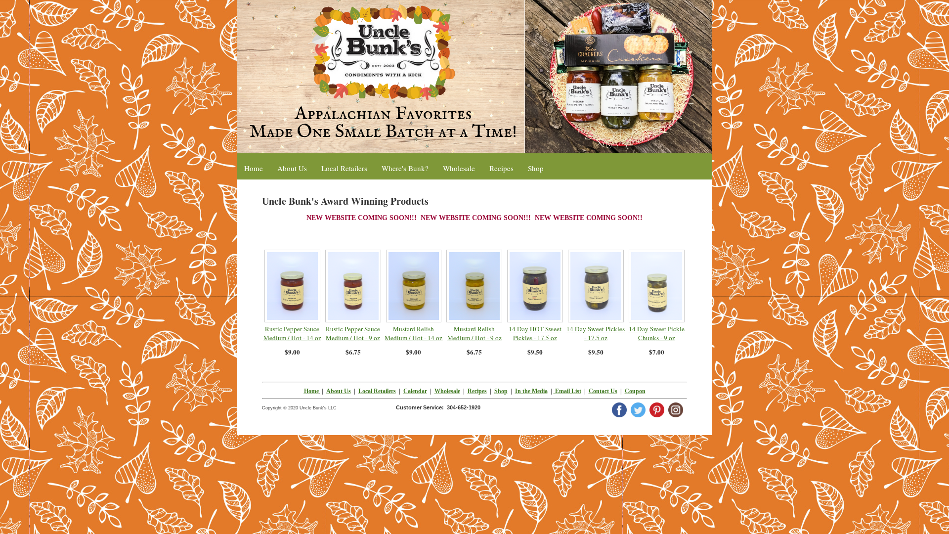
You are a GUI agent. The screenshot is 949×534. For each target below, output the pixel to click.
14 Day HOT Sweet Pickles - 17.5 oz (535, 333)
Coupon (635, 391)
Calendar (415, 391)
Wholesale (447, 391)
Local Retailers (377, 391)
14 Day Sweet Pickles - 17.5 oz (595, 333)
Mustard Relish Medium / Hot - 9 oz (474, 333)
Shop (501, 391)
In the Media (531, 391)
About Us (338, 391)
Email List (567, 391)
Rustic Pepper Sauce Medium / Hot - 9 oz (353, 333)
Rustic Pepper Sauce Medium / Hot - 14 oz (292, 333)
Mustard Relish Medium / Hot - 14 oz (413, 333)
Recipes (477, 391)
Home (311, 391)
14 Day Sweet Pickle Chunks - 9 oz (657, 333)
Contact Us (603, 391)
